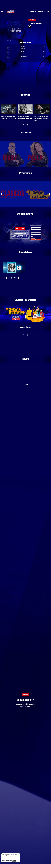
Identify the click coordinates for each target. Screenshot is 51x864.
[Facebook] (31, 11)
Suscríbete (25, 695)
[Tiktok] (40, 11)
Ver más (25, 125)
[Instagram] (35, 11)
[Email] (47, 11)
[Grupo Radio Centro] (42, 11)
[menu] (2, 11)
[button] (21, 101)
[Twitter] (33, 11)
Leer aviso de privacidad (7, 860)
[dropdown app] (44, 11)
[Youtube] (37, 11)
